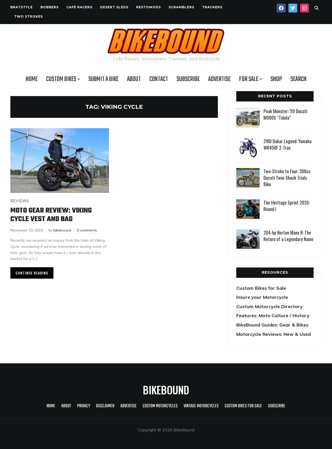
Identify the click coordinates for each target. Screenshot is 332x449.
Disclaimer (105, 406)
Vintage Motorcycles (201, 406)
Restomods (148, 7)
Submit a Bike (103, 79)
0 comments (87, 230)
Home (32, 79)
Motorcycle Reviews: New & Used (273, 334)
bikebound (62, 230)
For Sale (248, 79)
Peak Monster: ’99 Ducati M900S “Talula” (285, 114)
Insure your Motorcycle (262, 297)
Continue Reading (32, 273)
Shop (276, 79)
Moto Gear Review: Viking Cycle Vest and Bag (51, 215)
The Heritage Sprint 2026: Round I (287, 205)
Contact (158, 79)
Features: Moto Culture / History (272, 315)
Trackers (212, 7)
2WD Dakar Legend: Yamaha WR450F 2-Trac (288, 144)
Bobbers (49, 7)
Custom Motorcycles (160, 406)
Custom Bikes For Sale (243, 406)
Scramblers (181, 7)
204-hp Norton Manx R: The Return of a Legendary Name (288, 235)
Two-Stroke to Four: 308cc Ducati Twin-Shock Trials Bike (287, 177)
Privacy (83, 406)
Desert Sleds (114, 7)
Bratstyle (21, 7)
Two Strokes (28, 16)
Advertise (219, 79)
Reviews (19, 201)
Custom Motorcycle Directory (269, 306)
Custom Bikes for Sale (261, 288)
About (134, 79)
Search (298, 79)
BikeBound (166, 389)
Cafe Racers (79, 7)
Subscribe (188, 79)
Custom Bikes (61, 79)
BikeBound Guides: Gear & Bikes (272, 325)
